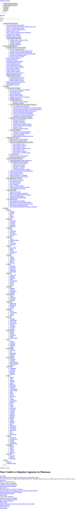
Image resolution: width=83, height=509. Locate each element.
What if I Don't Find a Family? (17, 157)
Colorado (9, 237)
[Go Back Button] (0, 17)
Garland (12, 399)
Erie (11, 351)
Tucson (11, 217)
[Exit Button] (2, 17)
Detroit (11, 311)
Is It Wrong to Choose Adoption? (21, 133)
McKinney (12, 415)
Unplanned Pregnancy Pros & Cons (19, 176)
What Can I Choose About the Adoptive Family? (21, 142)
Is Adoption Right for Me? (16, 100)
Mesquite (12, 417)
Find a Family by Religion (19, 145)
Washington (10, 445)
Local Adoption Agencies (13, 64)
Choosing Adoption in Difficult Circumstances (25, 110)
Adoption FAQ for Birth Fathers (18, 197)
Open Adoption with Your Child (14, 178)
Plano (11, 424)
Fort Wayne (13, 267)
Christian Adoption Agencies (17, 77)
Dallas (11, 392)
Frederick (12, 290)
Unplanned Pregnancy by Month (21, 169)
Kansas (9, 273)
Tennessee (9, 366)
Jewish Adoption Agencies (16, 79)
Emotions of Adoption (15, 130)
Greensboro (13, 335)
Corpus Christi (13, 390)
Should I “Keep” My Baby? (20, 163)
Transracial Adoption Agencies (14, 65)
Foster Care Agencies (11, 59)
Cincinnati (12, 342)
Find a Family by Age (18, 149)
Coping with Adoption (18, 134)
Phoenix (12, 216)
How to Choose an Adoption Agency (16, 29)
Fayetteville (13, 220)
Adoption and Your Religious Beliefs (22, 116)
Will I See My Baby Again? (17, 180)
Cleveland (12, 344)
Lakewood (12, 244)
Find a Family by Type (19, 144)
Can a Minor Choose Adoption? (21, 106)
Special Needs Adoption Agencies (15, 67)
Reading (12, 356)
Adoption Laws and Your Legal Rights (20, 97)
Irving (11, 403)
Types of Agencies (15, 504)
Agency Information (5, 504)
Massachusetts (10, 294)
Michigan (9, 309)
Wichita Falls (13, 434)
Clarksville (12, 369)
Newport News (14, 439)
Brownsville (13, 386)
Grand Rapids (13, 312)
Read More (3, 480)
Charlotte (12, 332)
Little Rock (12, 225)
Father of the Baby (11, 190)
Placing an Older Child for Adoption (22, 125)
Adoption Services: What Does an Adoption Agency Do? (21, 26)
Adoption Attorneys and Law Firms (19, 40)
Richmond (12, 442)
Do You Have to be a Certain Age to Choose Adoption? (27, 107)
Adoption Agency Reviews (13, 35)
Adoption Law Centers (15, 41)
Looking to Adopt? (11, 463)
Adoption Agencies (5, 0)
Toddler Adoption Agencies (13, 83)
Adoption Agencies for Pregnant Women (16, 47)
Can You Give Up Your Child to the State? (24, 115)
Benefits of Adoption (18, 103)
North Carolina (10, 330)
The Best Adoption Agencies (13, 37)
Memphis (12, 372)
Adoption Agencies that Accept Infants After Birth (22, 53)
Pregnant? (6, 7)
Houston (12, 402)
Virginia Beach (13, 443)
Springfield (12, 299)
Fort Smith (12, 222)
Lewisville (12, 409)
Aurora (11, 238)
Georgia (9, 255)
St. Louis (12, 329)
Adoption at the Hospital (19, 122)
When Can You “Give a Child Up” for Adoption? (21, 118)
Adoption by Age (17, 127)
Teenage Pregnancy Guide (16, 173)
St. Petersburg (13, 252)
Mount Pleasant (14, 362)
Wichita (12, 285)
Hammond (12, 268)
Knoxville (12, 371)
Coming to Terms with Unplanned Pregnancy (21, 170)
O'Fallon (12, 324)
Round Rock (13, 427)
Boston (11, 296)
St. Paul (12, 308)
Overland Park (13, 280)
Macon (11, 261)
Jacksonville (13, 247)
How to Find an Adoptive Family (18, 140)
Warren (11, 315)
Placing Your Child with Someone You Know (21, 203)
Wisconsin (9, 454)
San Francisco (13, 234)
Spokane (12, 449)
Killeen (11, 405)
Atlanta (11, 257)
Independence (13, 320)
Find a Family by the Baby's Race (21, 148)
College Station (14, 389)
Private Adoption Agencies (13, 58)
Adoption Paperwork (15, 98)
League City (13, 408)
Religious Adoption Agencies (13, 75)
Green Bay (12, 455)
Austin (11, 383)
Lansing (12, 314)
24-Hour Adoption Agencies (17, 49)
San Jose (12, 235)
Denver (12, 241)
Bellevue (12, 446)
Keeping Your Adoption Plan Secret (19, 205)
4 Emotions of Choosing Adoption (22, 131)
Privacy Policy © (4, 506)
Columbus (12, 259)
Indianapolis (13, 270)
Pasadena (12, 421)
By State (6, 8)
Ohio (8, 339)
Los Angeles (13, 231)
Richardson (13, 425)
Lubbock (12, 412)
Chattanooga (13, 368)
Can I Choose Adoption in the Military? (23, 113)
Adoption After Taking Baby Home (22, 124)
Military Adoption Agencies (13, 74)
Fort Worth (12, 396)
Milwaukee (12, 458)
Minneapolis (13, 305)
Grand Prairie (13, 400)
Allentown (12, 350)
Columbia (12, 318)
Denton (12, 393)
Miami (11, 249)
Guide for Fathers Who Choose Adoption (20, 194)
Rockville (12, 292)
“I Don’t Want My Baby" (16, 172)
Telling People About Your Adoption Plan (20, 202)
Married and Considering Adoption (19, 193)
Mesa (11, 214)
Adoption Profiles (14, 154)
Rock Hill (12, 365)
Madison (12, 457)
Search (1, 18)
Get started (3, 476)
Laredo (11, 406)
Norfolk (12, 440)
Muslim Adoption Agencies (17, 80)
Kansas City (13, 275)
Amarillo (12, 380)
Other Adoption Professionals (14, 38)
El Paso (12, 395)
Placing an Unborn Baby (19, 119)
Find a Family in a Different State (21, 152)
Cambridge (12, 297)
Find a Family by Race (19, 147)
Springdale (12, 226)
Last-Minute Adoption (18, 121)
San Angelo (13, 428)
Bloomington (13, 303)
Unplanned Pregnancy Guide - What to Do (21, 160)
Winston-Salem (14, 338)
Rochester (12, 306)
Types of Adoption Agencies (10, 5)
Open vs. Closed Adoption (16, 185)
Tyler (11, 431)
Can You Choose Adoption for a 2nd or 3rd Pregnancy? (27, 109)
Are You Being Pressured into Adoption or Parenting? (23, 206)
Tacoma (12, 451)
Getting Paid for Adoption (16, 91)
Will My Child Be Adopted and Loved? (23, 136)
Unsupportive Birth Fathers (17, 196)
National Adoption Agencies (13, 62)
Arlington (12, 381)
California (9, 228)
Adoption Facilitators (15, 43)
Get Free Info (3, 508)
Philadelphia (13, 353)
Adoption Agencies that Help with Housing (21, 52)
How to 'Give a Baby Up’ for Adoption (20, 89)
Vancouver (12, 452)
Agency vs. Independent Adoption (15, 28)
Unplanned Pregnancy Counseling (18, 175)
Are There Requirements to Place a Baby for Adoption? (23, 104)
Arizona (9, 210)
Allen (11, 378)
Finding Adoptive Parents (13, 137)
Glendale (12, 213)
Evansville (12, 266)
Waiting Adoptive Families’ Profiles (19, 139)
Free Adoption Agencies (12, 84)
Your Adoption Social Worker (17, 201)
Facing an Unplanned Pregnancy (14, 158)
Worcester (12, 300)
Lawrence (12, 276)
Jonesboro (12, 223)
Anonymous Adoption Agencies (18, 55)
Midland (12, 418)
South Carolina (10, 357)
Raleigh (12, 336)
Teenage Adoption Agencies (17, 56)
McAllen (12, 414)
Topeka (12, 283)
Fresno (11, 229)
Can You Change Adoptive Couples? (19, 155)
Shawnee (12, 282)
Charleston (12, 359)
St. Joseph (12, 327)
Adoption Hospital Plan (16, 94)
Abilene (12, 377)
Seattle (11, 448)
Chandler (12, 211)
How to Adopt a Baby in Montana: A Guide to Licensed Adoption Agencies (19, 477)
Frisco (11, 398)
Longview (12, 411)
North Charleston (14, 363)
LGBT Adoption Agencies (13, 71)
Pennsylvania (10, 348)
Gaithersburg (13, 291)
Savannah (12, 262)
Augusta (12, 258)
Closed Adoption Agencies (13, 70)
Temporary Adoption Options (20, 128)
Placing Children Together (16, 95)
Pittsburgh (12, 354)
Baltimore (12, 288)
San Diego (12, 232)
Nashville (12, 374)
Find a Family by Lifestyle (20, 151)
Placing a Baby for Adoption (13, 88)
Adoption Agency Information (10, 3)
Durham (12, 333)
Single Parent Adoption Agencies (14, 72)
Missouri (9, 317)
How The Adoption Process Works (15, 25)
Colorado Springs (14, 240)
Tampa (11, 253)
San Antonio (13, 430)
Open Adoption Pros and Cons (17, 188)
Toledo (11, 347)
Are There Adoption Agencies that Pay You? (21, 50)
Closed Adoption (14, 184)
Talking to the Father (15, 192)
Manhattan (12, 278)
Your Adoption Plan (15, 92)
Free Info (2, 15)
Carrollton (12, 387)
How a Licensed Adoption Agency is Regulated (18, 32)
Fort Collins (13, 243)
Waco (11, 433)
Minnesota (9, 302)
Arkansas (9, 219)
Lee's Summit (13, 323)
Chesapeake (13, 437)
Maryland (9, 286)
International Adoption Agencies (14, 61)
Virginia (9, 436)
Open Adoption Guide (15, 181)
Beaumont (12, 384)
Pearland (12, 422)
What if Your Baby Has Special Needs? (23, 112)
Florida (8, 246)
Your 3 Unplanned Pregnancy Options (19, 162)
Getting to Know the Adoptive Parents (19, 187)
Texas (8, 375)
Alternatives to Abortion (19, 166)
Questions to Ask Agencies (13, 34)
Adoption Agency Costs (12, 31)
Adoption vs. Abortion (18, 168)
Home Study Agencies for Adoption (15, 82)
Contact (6, 10)
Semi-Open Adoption (15, 182)
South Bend (13, 271)
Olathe (11, 279)
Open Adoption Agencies (12, 68)
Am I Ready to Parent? (19, 165)
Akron (11, 341)
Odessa (11, 420)
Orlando (12, 250)
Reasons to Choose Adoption (20, 101)
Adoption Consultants (15, 44)
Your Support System (12, 199)
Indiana (9, 264)
